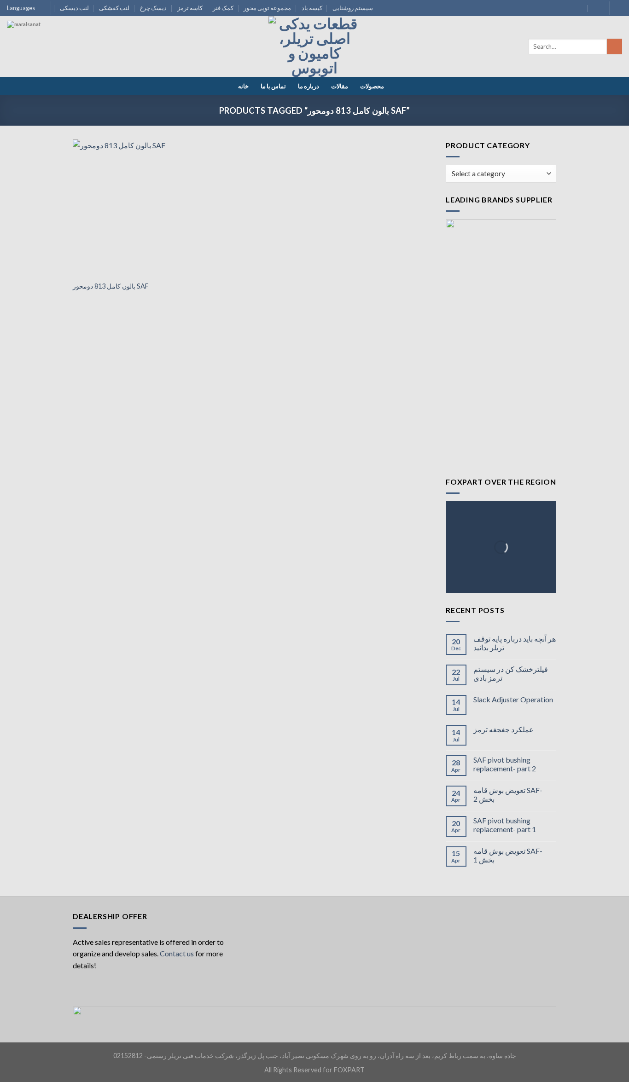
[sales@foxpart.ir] (578, 8)
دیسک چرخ (153, 8)
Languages (21, 8)
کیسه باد (312, 8)
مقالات (339, 86)
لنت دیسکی (74, 8)
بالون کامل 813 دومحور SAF (111, 286)
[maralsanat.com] (41, 55)
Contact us (177, 953)
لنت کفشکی (114, 8)
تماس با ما (273, 86)
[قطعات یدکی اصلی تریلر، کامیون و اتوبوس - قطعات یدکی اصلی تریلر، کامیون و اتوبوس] (314, 46)
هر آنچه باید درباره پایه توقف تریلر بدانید (514, 643)
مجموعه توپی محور (267, 8)
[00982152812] (596, 8)
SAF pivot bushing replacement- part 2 (504, 764)
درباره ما (308, 86)
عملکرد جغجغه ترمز (503, 729)
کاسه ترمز (190, 8)
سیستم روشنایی (352, 8)
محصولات (372, 86)
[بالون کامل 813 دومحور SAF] (129, 207)
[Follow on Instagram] (617, 8)
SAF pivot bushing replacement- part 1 (504, 824)
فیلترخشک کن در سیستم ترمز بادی (510, 673)
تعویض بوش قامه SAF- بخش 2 (507, 794)
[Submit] (614, 46)
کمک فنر (223, 8)
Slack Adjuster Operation (513, 699)
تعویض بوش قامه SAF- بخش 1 (507, 855)
